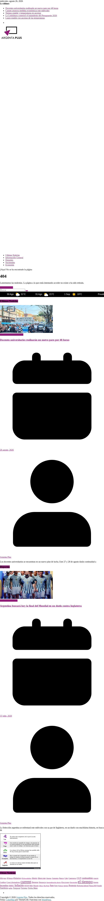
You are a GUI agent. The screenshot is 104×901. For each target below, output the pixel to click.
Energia (95, 882)
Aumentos (55, 878)
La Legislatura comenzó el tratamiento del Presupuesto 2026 (31, 15)
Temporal (16, 888)
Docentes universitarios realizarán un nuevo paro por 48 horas (31, 8)
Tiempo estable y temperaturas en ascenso (23, 13)
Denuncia (42, 882)
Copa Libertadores (13, 882)
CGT (79, 878)
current (26, 882)
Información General (14, 257)
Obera (41, 885)
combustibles (87, 878)
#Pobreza (10, 878)
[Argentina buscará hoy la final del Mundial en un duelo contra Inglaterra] (26, 598)
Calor (66, 878)
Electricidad (73, 882)
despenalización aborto (53, 882)
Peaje (56, 886)
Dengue (35, 882)
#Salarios (17, 878)
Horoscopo (37, 868)
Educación (4, 334)
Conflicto (3, 882)
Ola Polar (46, 885)
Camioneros (72, 878)
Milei (31, 886)
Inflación (19, 885)
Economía (9, 265)
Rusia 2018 (93, 886)
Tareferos (4, 888)
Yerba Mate (33, 888)
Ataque (48, 878)
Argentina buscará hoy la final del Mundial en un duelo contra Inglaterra (41, 605)
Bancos (61, 878)
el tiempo (85, 881)
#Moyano (3, 878)
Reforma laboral (83, 886)
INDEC (11, 886)
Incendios (4, 885)
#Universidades (26, 878)
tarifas (10, 888)
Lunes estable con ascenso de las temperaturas (25, 18)
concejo (95, 878)
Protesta (72, 885)
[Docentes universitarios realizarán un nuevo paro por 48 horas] (26, 332)
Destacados (12, 600)
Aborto (34, 878)
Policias (60, 885)
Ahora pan (42, 878)
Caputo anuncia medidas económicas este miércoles (27, 10)
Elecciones (65, 882)
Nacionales (10, 262)
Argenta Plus (5, 557)
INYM (26, 886)
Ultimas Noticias (12, 255)
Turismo (24, 888)
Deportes (9, 260)
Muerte (36, 886)
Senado (99, 886)
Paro (52, 885)
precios (66, 886)
